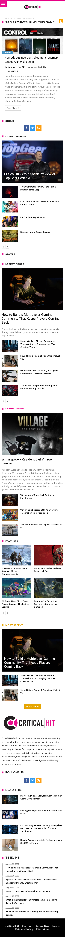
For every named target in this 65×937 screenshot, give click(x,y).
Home (4, 18)
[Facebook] (26, 128)
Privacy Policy (24, 929)
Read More (12, 108)
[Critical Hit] (33, 3)
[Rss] (38, 128)
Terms (56, 926)
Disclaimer (43, 929)
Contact (27, 926)
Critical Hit (12, 926)
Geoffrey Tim (14, 67)
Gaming (7, 52)
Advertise (42, 926)
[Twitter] (32, 128)
